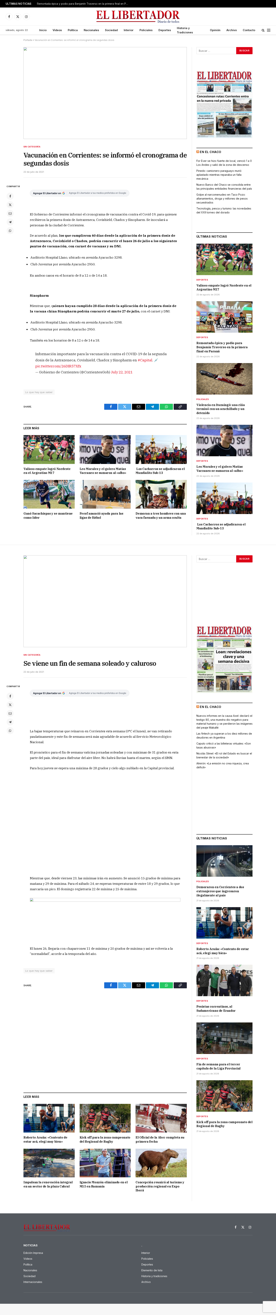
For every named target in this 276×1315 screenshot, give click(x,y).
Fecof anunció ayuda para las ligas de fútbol (101, 515)
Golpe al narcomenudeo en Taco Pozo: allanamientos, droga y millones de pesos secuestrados (222, 198)
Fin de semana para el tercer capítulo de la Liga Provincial (218, 1066)
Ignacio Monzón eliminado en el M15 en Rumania (104, 1184)
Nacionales (91, 30)
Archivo (231, 30)
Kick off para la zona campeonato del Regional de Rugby (105, 1139)
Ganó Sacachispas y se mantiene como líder (48, 515)
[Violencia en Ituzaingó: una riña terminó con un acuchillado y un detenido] (224, 379)
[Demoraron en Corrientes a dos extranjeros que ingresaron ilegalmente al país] (224, 861)
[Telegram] (10, 222)
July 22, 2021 (122, 372)
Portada (27, 40)
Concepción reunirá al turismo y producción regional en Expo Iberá (160, 1186)
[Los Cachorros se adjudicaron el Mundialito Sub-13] (161, 449)
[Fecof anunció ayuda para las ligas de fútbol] (105, 494)
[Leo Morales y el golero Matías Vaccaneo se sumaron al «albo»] (105, 449)
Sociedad (111, 30)
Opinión (215, 30)
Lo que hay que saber (39, 392)
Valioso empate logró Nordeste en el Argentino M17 (46, 471)
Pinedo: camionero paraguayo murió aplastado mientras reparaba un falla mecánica (218, 174)
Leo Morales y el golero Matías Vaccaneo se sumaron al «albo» (103, 471)
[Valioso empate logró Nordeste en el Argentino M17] (49, 449)
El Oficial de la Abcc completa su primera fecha (160, 1139)
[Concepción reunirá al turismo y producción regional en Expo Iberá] (161, 1163)
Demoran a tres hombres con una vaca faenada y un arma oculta (161, 515)
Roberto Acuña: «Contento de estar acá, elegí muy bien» (45, 1139)
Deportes (164, 30)
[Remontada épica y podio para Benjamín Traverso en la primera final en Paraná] (224, 317)
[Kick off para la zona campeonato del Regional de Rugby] (105, 1118)
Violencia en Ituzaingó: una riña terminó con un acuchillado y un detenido (220, 409)
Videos (57, 30)
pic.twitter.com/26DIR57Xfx (58, 366)
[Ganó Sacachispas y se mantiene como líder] (49, 494)
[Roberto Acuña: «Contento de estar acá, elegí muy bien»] (49, 1118)
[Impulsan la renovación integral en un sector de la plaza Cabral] (49, 1163)
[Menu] (268, 30)
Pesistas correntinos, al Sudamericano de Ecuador (216, 1009)
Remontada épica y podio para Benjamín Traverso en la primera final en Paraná (84, 3)
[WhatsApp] (10, 230)
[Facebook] (10, 196)
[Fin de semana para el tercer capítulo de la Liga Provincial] (224, 1038)
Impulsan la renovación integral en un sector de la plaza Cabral (48, 1184)
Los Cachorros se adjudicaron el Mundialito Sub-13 (160, 471)
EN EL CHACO (210, 152)
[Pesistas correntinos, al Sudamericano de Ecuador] (224, 980)
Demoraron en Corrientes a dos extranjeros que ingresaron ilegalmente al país (220, 891)
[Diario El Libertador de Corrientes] (138, 17)
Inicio (43, 30)
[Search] (263, 30)
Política (73, 30)
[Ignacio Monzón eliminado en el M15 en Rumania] (105, 1163)
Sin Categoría (31, 146)
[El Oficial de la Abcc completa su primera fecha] (161, 1118)
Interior (128, 30)
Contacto (249, 30)
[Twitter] (10, 204)
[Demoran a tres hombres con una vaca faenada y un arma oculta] (161, 494)
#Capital (145, 360)
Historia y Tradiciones (185, 30)
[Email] (10, 213)
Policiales (146, 30)
